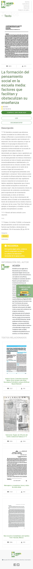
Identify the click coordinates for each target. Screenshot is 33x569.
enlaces (26, 8)
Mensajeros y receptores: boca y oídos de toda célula (16, 486)
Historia (5, 236)
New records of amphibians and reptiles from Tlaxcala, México (16, 536)
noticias (26, 6)
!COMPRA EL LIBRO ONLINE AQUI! (16, 112)
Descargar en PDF (16, 122)
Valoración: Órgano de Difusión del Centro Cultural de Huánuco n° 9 (17, 436)
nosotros (25, 4)
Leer (16, 118)
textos (27, 2)
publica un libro (23, 10)
